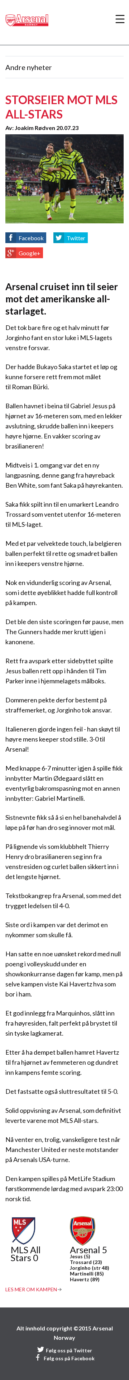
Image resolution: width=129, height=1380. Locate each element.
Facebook (31, 237)
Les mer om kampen (31, 1289)
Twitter (76, 237)
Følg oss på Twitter (69, 1350)
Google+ (29, 253)
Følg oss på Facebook (69, 1358)
